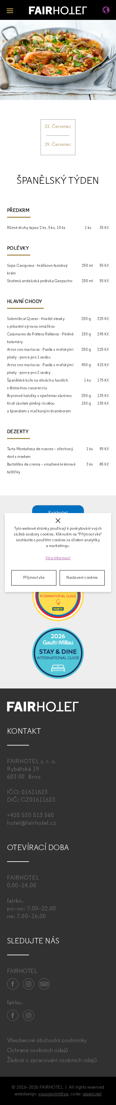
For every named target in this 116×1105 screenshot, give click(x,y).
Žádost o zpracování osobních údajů (52, 1061)
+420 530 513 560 (30, 816)
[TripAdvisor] (44, 984)
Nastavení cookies (82, 578)
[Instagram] (28, 984)
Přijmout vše (34, 578)
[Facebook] (13, 984)
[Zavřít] (58, 520)
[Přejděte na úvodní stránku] (58, 11)
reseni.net (92, 1094)
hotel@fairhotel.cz (31, 823)
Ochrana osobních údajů (37, 1051)
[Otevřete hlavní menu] (10, 10)
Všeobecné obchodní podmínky (47, 1041)
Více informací (58, 558)
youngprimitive (53, 1094)
